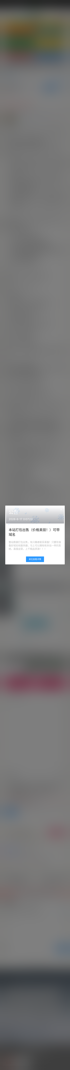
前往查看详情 (35, 559)
